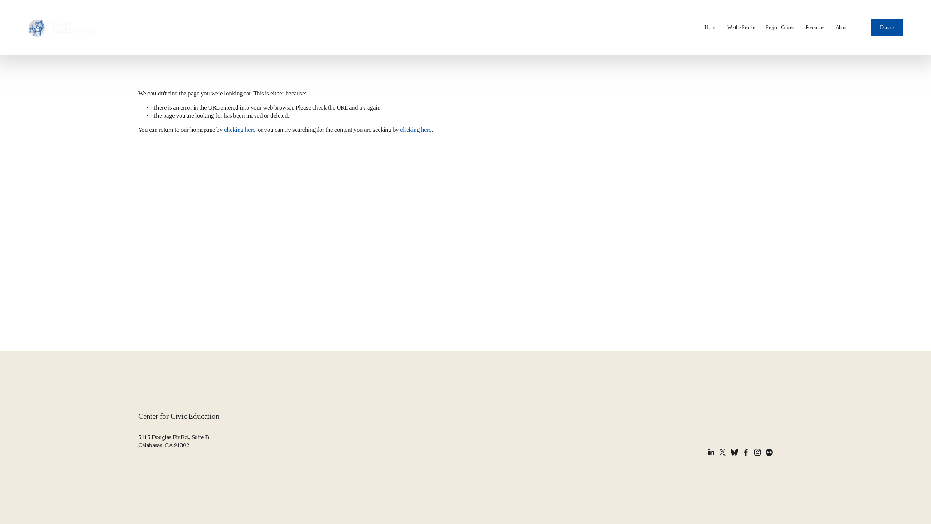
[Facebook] (746, 452)
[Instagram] (757, 452)
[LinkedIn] (711, 452)
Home (710, 27)
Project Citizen (780, 27)
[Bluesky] (734, 452)
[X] (722, 452)
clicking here (239, 129)
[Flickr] (769, 452)
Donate (887, 27)
